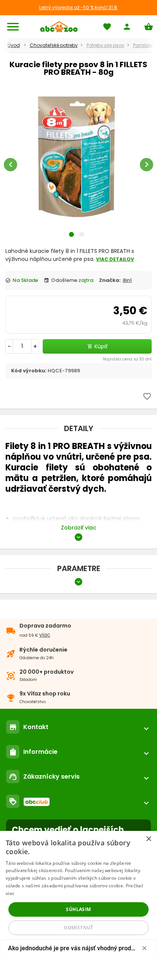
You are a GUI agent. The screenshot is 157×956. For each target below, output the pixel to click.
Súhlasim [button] (78, 909)
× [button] (148, 839)
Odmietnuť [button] (78, 927)
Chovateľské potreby (54, 45)
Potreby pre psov (105, 45)
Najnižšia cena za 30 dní (127, 359)
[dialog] (78, 893)
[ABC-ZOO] (59, 26)
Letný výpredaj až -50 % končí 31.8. (78, 7)
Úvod (14, 45)
